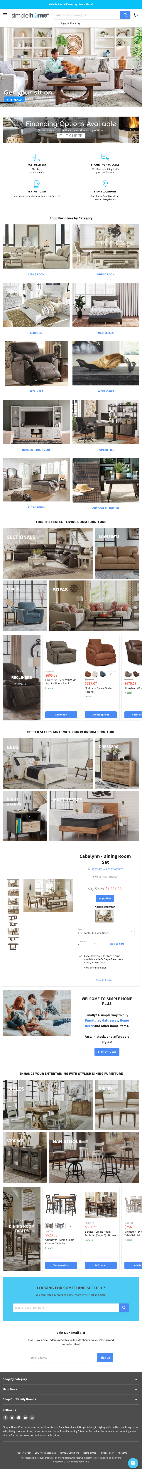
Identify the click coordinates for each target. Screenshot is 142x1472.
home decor (40, 1431)
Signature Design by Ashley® (107, 869)
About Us (122, 1453)
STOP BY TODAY (107, 1052)
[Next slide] (132, 67)
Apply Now (105, 898)
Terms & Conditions (69, 1453)
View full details (105, 980)
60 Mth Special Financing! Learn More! (71, 4)
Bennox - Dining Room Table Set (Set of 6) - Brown (100, 1233)
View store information (95, 967)
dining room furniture (20, 1431)
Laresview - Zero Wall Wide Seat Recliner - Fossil (60, 682)
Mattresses (110, 1020)
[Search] (125, 15)
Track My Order (23, 1453)
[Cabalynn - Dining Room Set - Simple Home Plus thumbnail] (13, 884)
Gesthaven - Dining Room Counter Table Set (59, 1241)
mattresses (118, 1427)
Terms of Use (89, 1453)
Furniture (92, 1020)
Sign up (105, 1358)
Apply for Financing (70, 23)
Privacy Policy (107, 1453)
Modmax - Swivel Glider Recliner (98, 690)
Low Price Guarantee (45, 1453)
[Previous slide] (10, 67)
